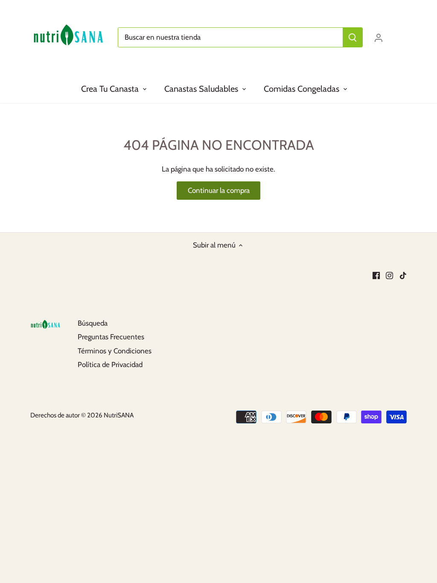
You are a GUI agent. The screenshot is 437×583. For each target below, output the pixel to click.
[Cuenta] (378, 37)
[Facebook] (376, 275)
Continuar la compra (219, 190)
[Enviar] (352, 37)
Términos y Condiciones (114, 351)
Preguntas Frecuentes (111, 336)
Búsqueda (93, 323)
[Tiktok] (403, 275)
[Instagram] (389, 275)
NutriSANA (119, 415)
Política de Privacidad (110, 364)
